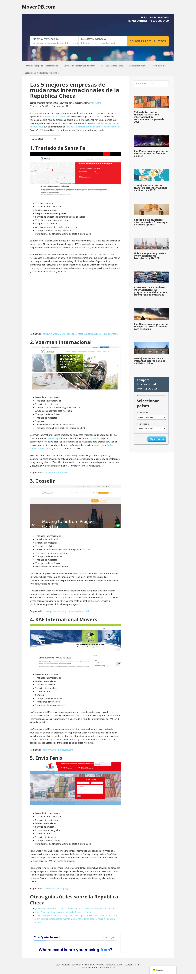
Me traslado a (143, 424)
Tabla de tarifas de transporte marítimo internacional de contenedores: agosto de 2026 (149, 117)
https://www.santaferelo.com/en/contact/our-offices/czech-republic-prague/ (81, 333)
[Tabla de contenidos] (54, 139)
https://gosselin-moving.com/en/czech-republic (66, 611)
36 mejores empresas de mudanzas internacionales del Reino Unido (149, 361)
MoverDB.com (39, 6)
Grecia (80, 715)
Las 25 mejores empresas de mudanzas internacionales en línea (151, 153)
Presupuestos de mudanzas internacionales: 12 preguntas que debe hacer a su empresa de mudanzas (150, 291)
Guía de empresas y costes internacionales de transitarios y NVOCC (150, 256)
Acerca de (66, 965)
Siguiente (155, 439)
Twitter (137, 965)
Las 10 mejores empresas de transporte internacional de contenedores (151, 326)
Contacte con (78, 965)
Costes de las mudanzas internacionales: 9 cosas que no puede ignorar (151, 222)
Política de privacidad (94, 965)
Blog (58, 965)
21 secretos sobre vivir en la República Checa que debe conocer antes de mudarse (76, 915)
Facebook (128, 965)
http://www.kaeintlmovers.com (58, 749)
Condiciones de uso (114, 965)
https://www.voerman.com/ (56, 472)
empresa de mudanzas (54, 116)
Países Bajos (54, 438)
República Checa (100, 123)
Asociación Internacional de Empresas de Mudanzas (94, 126)
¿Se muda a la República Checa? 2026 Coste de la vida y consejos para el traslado (75, 908)
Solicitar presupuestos (148, 41)
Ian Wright (96, 102)
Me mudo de (142, 412)
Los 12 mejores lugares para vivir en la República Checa (63, 912)
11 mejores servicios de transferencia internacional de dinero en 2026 (150, 188)
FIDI (42, 130)
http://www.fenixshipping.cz (56, 888)
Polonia (92, 438)
